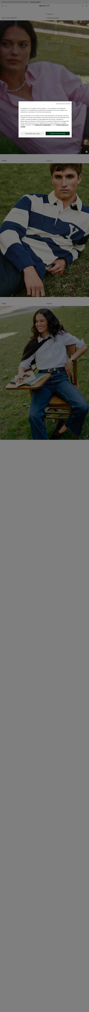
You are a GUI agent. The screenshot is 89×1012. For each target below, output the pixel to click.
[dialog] (45, 119)
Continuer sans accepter (63, 103)
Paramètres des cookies (32, 133)
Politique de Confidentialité (42, 125)
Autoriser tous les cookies (57, 133)
